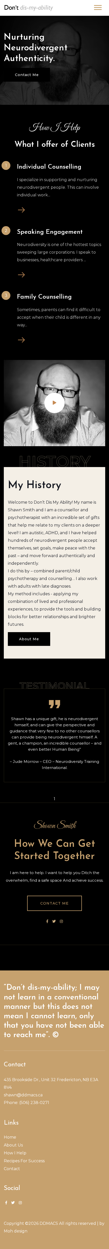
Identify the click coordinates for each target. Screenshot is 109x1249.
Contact (12, 1168)
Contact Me (27, 74)
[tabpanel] (54, 735)
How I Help (15, 1153)
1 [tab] (54, 798)
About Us (13, 1145)
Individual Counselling (49, 167)
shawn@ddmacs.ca (23, 1095)
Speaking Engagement (50, 232)
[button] (97, 6)
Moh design (15, 1231)
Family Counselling (44, 297)
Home (10, 1137)
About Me (29, 639)
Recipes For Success (24, 1160)
